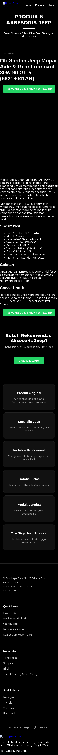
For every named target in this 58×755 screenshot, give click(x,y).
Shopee (8, 663)
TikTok (7, 702)
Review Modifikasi (14, 618)
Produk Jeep (11, 613)
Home (27, 5)
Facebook (9, 713)
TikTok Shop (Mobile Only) (20, 674)
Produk (39, 5)
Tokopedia (10, 657)
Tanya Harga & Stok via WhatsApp (29, 88)
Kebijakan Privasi (13, 629)
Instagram (9, 697)
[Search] (54, 53)
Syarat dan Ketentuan (17, 634)
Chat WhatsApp (29, 360)
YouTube (9, 708)
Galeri (51, 5)
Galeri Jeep (10, 623)
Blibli (6, 668)
